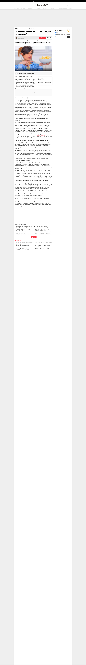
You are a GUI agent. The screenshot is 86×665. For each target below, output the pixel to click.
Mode (17, 1)
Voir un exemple (67, 32)
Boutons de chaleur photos (41, 235)
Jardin (34, 1)
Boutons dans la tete (20, 232)
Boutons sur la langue (39, 232)
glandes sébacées (24, 103)
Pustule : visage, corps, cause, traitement (22, 246)
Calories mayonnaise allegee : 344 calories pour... (23, 235)
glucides (21, 145)
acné (25, 79)
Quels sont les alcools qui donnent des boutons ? (43, 243)
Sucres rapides (41, 79)
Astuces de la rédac (59, 34)
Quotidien (22, 8)
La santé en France (62, 8)
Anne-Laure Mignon (22, 37)
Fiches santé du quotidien (26, 28)
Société (52, 1)
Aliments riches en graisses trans (44, 82)
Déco (32, 1)
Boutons (33, 28)
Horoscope (63, 1)
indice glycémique (41, 135)
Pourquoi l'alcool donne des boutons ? (43, 248)
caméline (48, 173)
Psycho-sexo (53, 8)
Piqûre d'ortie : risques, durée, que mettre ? (42, 246)
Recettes (28, 1)
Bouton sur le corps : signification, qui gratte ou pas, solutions (24, 243)
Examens (45, 8)
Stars (56, 1)
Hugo (67, 1)
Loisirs (59, 1)
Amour (38, 1)
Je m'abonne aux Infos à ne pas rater (26, 73)
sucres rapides (31, 122)
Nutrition (29, 8)
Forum (70, 1)
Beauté (20, 1)
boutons (40, 128)
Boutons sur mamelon (40, 229)
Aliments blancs (41, 83)
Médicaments (38, 8)
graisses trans (31, 164)
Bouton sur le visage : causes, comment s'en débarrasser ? (22, 249)
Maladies (16, 8)
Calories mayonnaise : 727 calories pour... (23, 230)
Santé (49, 1)
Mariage (41, 1)
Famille (45, 1)
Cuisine (24, 1)
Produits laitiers (41, 81)
